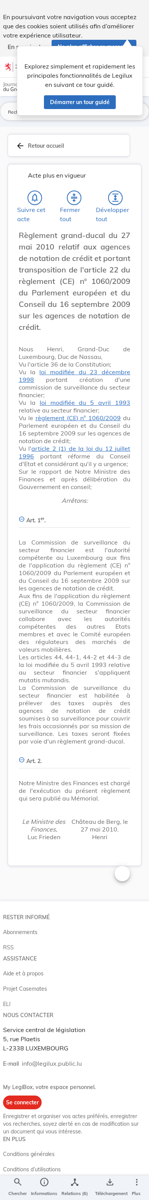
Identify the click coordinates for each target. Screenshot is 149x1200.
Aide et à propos (23, 973)
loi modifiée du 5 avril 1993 (85, 402)
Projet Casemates (25, 988)
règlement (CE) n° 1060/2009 (78, 418)
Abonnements (20, 932)
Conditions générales (29, 1154)
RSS (8, 947)
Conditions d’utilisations (32, 1169)
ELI (7, 1004)
